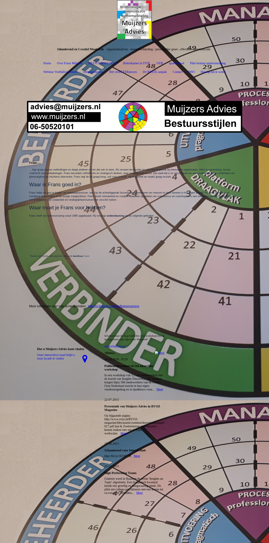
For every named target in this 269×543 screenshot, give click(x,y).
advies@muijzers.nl (114, 346)
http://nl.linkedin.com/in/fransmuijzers (113, 306)
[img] (134, 19)
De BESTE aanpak (155, 72)
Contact (177, 72)
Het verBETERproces (123, 72)
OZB (160, 63)
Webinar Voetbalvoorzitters (60, 72)
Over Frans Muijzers (70, 63)
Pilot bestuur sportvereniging (208, 63)
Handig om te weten (213, 72)
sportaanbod (176, 63)
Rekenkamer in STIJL (137, 63)
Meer (160, 389)
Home (47, 63)
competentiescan (93, 72)
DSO (191, 72)
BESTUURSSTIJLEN (102, 63)
